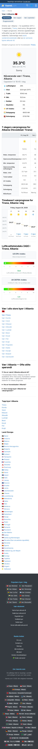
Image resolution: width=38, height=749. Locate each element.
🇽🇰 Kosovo (5, 483)
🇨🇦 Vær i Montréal (12, 586)
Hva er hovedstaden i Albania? (15, 384)
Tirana (14, 28)
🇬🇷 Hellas (5, 470)
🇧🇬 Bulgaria (6, 449)
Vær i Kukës (6, 348)
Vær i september (29, 18)
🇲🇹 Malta (5, 501)
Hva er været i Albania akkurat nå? (16, 372)
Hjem (3, 11)
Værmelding (7, 18)
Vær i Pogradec (7, 345)
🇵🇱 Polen (5, 522)
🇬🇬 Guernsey (6, 467)
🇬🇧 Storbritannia (7, 548)
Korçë (4, 423)
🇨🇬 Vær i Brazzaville (25, 602)
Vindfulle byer (19, 619)
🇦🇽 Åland (5, 436)
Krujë (4, 428)
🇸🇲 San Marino (7, 532)
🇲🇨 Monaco (6, 509)
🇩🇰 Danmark (6, 452)
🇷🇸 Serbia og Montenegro (11, 538)
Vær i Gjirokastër (8, 357)
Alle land (18, 652)
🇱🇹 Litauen (5, 493)
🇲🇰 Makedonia (7, 498)
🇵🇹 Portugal (6, 525)
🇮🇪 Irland (5, 472)
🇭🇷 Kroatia (5, 485)
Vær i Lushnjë (6, 330)
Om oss (19, 640)
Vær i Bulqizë (6, 354)
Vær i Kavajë (6, 351)
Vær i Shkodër (7, 327)
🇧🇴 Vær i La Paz (12, 592)
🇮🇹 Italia (4, 478)
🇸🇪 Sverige (5, 556)
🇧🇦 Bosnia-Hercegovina (10, 446)
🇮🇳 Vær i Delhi (13, 595)
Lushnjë (4, 418)
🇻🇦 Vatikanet (6, 569)
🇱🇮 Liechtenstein (8, 491)
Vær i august (17, 18)
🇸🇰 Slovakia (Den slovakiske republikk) (15, 540)
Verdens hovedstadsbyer (18, 655)
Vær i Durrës (6, 318)
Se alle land (26, 1)
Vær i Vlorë (6, 321)
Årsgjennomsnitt (8, 21)
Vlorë (4, 410)
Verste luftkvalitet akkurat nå (19, 625)
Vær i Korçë (6, 336)
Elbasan (4, 413)
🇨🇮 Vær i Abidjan (12, 589)
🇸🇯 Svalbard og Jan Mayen (11, 551)
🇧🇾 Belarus (5, 441)
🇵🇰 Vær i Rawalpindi (26, 586)
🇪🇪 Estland (5, 454)
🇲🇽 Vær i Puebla (12, 599)
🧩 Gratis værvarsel (19, 658)
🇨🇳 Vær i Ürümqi (24, 595)
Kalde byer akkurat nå (19, 613)
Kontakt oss (19, 643)
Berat (4, 420)
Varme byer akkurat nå (19, 610)
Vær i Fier (5, 339)
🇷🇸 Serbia (5, 535)
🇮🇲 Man (4, 504)
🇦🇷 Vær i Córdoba (25, 592)
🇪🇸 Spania (5, 545)
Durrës (4, 407)
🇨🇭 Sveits (5, 553)
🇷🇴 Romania (6, 527)
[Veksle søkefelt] (27, 5)
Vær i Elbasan (6, 324)
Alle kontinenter (19, 649)
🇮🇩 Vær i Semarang (25, 589)
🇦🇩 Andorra (6, 438)
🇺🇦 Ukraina (6, 564)
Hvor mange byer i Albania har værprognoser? (14, 390)
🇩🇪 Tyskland (6, 561)
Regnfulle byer (19, 616)
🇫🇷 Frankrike (6, 462)
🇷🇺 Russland (6, 530)
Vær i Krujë (6, 342)
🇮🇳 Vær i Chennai (25, 599)
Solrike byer (19, 622)
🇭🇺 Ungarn (5, 566)
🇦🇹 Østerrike (6, 519)
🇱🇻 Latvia (5, 488)
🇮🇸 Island (5, 475)
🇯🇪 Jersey (5, 480)
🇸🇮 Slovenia (6, 543)
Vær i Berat (6, 333)
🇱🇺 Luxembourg (7, 496)
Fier (3, 426)
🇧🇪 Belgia (5, 444)
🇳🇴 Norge (5, 517)
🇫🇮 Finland (5, 459)
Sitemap (19, 646)
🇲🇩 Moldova (6, 506)
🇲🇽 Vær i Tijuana (12, 602)
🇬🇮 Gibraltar (6, 465)
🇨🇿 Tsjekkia (6, 558)
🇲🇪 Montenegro (7, 511)
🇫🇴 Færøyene (6, 457)
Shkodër (5, 415)
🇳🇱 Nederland (6, 514)
